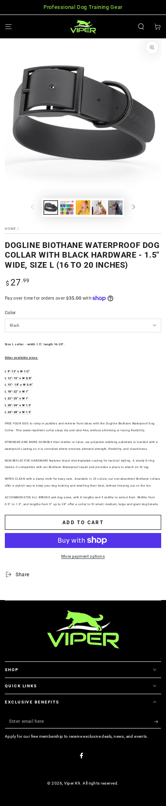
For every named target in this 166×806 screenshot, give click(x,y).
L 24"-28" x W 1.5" (18, 412)
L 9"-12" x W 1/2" (17, 371)
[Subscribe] (157, 722)
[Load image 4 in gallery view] (83, 207)
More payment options (83, 556)
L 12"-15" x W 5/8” (18, 378)
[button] (141, 26)
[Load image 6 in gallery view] (115, 207)
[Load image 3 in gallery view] (67, 207)
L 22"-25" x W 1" (17, 398)
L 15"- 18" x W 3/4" (19, 384)
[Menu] (8, 26)
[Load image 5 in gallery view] (99, 207)
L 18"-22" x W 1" (17, 391)
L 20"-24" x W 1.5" (18, 405)
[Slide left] (32, 207)
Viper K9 (72, 783)
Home (10, 229)
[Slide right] (134, 207)
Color (10, 312)
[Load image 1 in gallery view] (51, 207)
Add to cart (83, 522)
